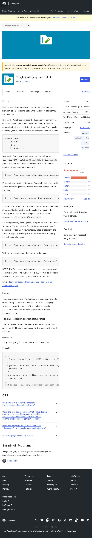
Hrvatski (11, 520)
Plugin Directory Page (34, 282)
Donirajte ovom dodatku (74, 244)
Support (50, 480)
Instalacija (34, 92)
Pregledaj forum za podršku (75, 221)
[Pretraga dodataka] (27, 25)
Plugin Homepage (15, 282)
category (85, 133)
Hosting (5, 484)
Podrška (86, 92)
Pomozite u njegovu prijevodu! (64, 18)
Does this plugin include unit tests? (17, 435)
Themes (28, 480)
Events (73, 480)
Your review (68, 199)
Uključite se (75, 476)
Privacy (5, 489)
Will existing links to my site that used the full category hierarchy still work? (18, 404)
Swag (73, 489)
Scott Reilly (25, 81)
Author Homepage (10, 285)
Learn (49, 476)
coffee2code (79, 138)
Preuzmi (84, 79)
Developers (52, 484)
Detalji (7, 92)
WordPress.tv (54, 489)
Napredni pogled (70, 154)
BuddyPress (8, 509)
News (4, 480)
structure (85, 148)
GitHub (49, 282)
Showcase (29, 476)
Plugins (28, 484)
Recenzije (20, 92)
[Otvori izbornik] (88, 3)
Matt (5, 501)
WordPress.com (10, 497)
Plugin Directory (8, 11)
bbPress (7, 505)
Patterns (28, 489)
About (5, 476)
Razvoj (47, 92)
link (87, 138)
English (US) (85, 127)
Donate (74, 484)
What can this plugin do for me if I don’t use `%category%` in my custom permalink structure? (24, 427)
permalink (85, 143)
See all (87, 199)
